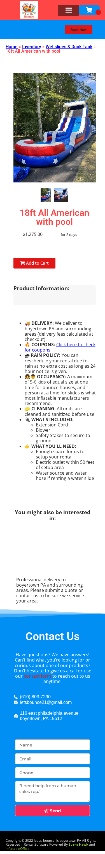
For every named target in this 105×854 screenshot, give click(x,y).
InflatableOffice (17, 848)
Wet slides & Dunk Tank (69, 46)
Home (12, 46)
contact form (37, 676)
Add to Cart (37, 263)
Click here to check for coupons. (60, 347)
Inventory (31, 46)
